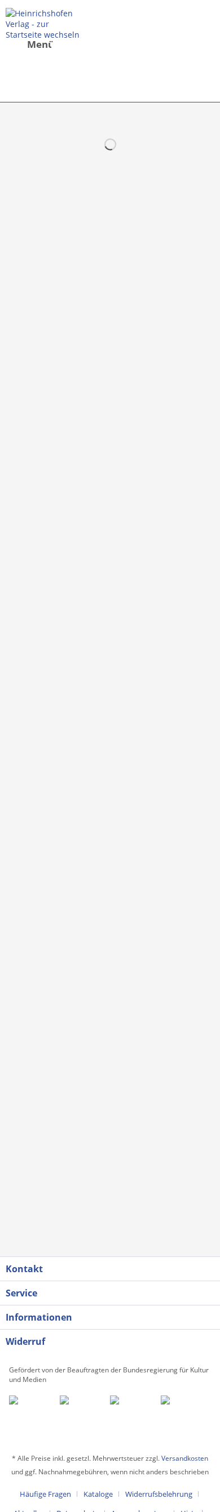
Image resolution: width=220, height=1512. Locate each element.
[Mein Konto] (118, 53)
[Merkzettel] (90, 53)
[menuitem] (41, 53)
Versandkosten (184, 1458)
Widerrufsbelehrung (158, 1494)
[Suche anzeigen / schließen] (62, 53)
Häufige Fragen (45, 1494)
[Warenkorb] (114, 76)
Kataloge (98, 1494)
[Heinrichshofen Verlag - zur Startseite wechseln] (44, 23)
